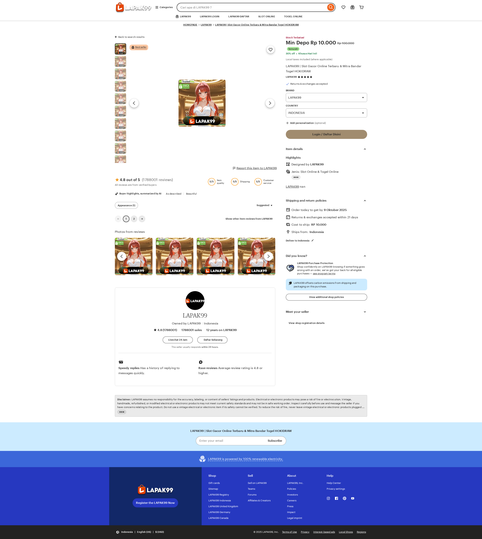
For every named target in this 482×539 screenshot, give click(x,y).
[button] (178, 339)
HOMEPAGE (190, 24)
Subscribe (275, 440)
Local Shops (346, 532)
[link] (118, 218)
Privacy (305, 532)
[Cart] (361, 7)
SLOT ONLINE (266, 16)
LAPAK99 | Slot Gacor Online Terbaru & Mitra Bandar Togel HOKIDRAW (257, 24)
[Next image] (270, 103)
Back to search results (131, 37)
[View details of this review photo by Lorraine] (256, 256)
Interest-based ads (324, 532)
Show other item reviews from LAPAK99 (249, 218)
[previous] (121, 256)
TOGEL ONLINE (293, 16)
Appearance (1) (126, 205)
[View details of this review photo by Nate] (175, 256)
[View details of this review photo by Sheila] (134, 256)
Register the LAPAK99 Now (155, 503)
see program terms (324, 273)
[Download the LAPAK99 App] (155, 490)
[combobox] (251, 7)
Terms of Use (289, 532)
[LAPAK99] (133, 10)
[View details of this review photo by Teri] (215, 256)
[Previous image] (134, 103)
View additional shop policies (326, 297)
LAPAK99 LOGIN (210, 16)
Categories (166, 7)
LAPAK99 (206, 24)
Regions (361, 532)
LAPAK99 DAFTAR (238, 16)
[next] (268, 256)
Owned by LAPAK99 (186, 323)
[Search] (331, 7)
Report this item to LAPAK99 (256, 168)
